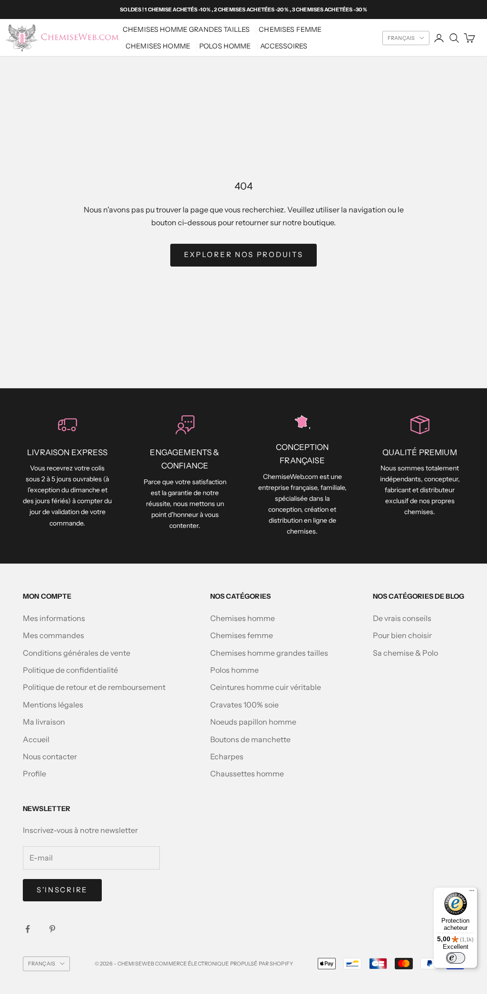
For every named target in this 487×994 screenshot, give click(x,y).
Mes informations (54, 618)
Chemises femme (241, 635)
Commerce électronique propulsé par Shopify (224, 963)
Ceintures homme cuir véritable (265, 687)
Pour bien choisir (402, 635)
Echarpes (227, 756)
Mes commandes (53, 635)
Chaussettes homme (247, 773)
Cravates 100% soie (244, 704)
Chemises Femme (290, 29)
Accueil (36, 739)
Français (401, 38)
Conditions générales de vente (76, 653)
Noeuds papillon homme (253, 721)
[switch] (455, 958)
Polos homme (225, 46)
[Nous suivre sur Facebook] (27, 929)
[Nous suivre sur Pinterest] (52, 929)
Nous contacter (50, 756)
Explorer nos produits (243, 254)
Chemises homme (158, 46)
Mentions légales (53, 704)
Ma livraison (44, 721)
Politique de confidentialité (70, 670)
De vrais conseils (402, 618)
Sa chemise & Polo (405, 653)
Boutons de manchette (250, 739)
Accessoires (284, 46)
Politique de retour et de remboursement (94, 687)
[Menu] (471, 892)
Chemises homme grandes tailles (186, 29)
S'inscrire (62, 889)
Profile (34, 773)
